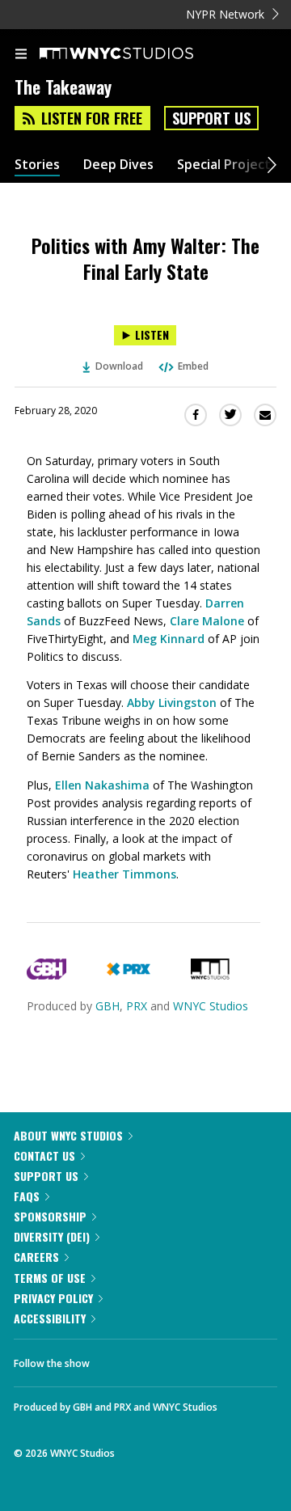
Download (119, 366)
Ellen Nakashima (102, 785)
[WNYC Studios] (210, 975)
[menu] (21, 55)
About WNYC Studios (68, 1135)
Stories (37, 164)
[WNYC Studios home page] (137, 54)
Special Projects (227, 164)
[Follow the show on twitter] (162, 1359)
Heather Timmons (124, 874)
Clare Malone (207, 621)
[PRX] (128, 975)
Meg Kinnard (169, 638)
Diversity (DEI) (52, 1236)
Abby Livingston (172, 702)
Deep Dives (118, 164)
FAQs (27, 1195)
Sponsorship (50, 1216)
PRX (136, 1006)
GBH (107, 1006)
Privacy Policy (53, 1297)
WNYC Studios (210, 1006)
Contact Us (44, 1155)
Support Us (211, 118)
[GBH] (46, 975)
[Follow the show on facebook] (118, 1359)
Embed (193, 366)
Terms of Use (50, 1277)
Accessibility (50, 1318)
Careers (36, 1256)
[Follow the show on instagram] (206, 1359)
